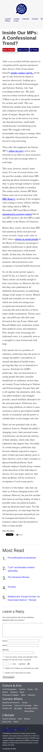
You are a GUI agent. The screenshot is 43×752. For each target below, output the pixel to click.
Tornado (12, 587)
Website (5, 650)
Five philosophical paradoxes (22, 557)
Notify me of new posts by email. (18, 673)
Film (36, 689)
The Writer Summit (8, 731)
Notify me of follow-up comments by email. (22, 668)
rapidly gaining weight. (22, 72)
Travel (15, 722)
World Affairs (29, 711)
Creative (22, 689)
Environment (7, 705)
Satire (23, 695)
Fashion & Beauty (9, 719)
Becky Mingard (9, 50)
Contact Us (20, 730)
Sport (36, 705)
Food (20, 719)
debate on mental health (26, 239)
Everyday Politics (31, 708)
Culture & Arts (12, 685)
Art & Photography (9, 689)
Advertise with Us (8, 730)
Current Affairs (12, 699)
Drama (30, 689)
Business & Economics (11, 703)
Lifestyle (8, 715)
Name (4, 641)
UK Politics (34, 50)
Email (4, 645)
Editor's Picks (23, 50)
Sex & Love (6, 722)
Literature (14, 692)
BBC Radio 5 (8, 198)
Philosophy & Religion (10, 695)
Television (31, 695)
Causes (24, 703)
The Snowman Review (18, 577)
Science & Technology (22, 705)
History (5, 692)
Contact (35, 19)
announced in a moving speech (17, 214)
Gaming (27, 719)
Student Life (7, 708)
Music (22, 692)
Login (4, 728)
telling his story (16, 150)
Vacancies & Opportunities (17, 728)
